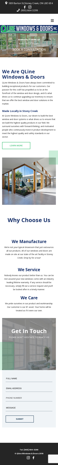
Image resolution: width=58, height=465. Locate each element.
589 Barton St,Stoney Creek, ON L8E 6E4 (31, 3)
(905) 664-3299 (29, 10)
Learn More (16, 145)
